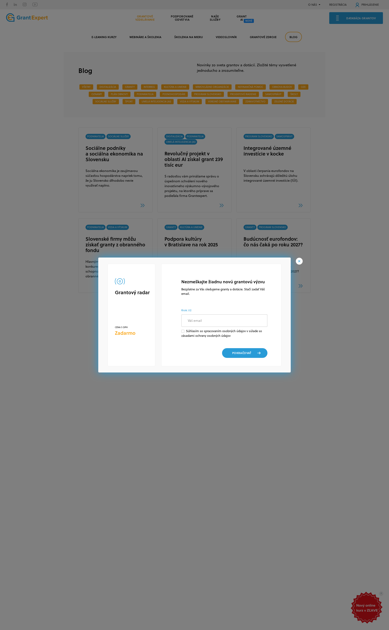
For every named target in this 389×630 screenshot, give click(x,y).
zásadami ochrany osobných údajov (206, 336)
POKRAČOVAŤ (241, 353)
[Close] (299, 261)
